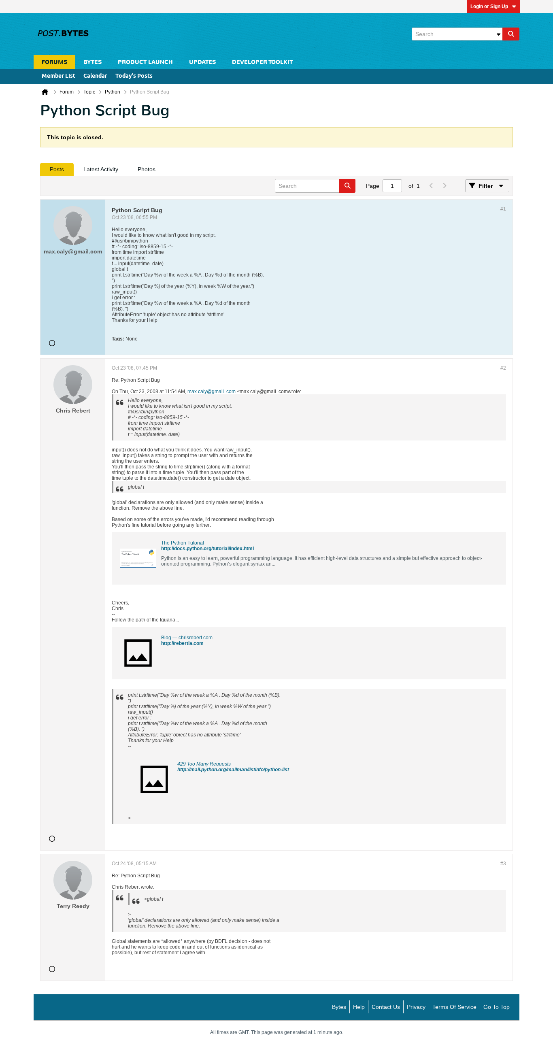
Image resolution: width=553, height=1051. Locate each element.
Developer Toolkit (262, 62)
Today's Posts (134, 76)
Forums (54, 62)
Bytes (339, 1007)
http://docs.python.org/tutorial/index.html (207, 548)
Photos (146, 169)
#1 (503, 209)
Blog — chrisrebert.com (187, 637)
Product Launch (145, 62)
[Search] (510, 34)
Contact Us (386, 1007)
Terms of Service (454, 1007)
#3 (503, 863)
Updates (202, 62)
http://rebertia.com (182, 643)
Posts (57, 169)
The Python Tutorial (182, 543)
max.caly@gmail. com (211, 391)
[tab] (57, 169)
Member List (58, 76)
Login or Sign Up (489, 6)
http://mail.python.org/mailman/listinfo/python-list (233, 769)
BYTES (92, 62)
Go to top (496, 1007)
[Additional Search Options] (498, 34)
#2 (503, 368)
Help (359, 1007)
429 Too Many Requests (204, 764)
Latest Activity (100, 169)
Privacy (416, 1007)
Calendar (95, 76)
